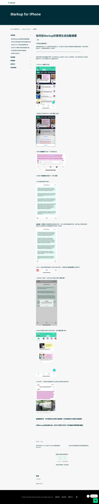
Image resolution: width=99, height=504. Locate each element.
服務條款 (57, 497)
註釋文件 (13, 64)
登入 (38, 483)
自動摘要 (35, 29)
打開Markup (40, 425)
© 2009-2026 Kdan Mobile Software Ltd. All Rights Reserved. (37, 497)
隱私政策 (64, 497)
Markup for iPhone (26, 29)
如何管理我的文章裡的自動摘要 (72, 419)
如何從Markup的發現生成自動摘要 (20, 39)
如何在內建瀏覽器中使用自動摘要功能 (78, 445)
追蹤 (38, 39)
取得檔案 (13, 57)
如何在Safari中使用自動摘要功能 (19, 45)
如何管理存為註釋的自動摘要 (18, 50)
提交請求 (66, 465)
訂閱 (59, 425)
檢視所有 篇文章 (15, 53)
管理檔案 (13, 60)
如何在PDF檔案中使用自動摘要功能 (20, 47)
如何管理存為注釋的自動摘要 (53, 419)
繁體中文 (70, 497)
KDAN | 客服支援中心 (15, 29)
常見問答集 (13, 67)
